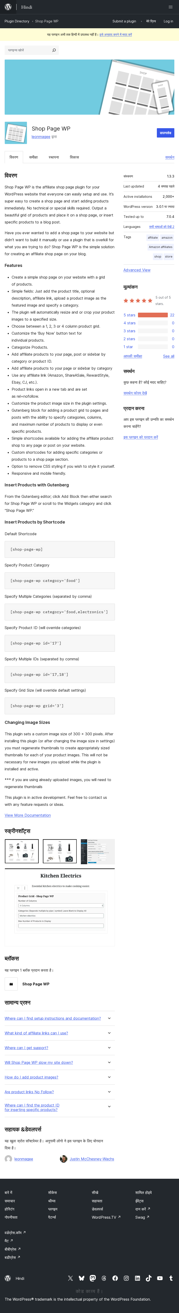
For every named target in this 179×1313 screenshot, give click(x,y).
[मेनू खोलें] (171, 7)
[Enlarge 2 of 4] (70, 845)
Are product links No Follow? (29, 1092)
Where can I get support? (26, 1048)
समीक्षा (33, 157)
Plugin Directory (17, 21)
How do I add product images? (31, 1077)
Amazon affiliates (160, 247)
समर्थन (169, 157)
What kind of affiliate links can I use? (36, 1033)
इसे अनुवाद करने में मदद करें (116, 34)
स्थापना (54, 157)
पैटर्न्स (52, 1217)
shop (157, 256)
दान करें (143, 1209)
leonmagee (41, 136)
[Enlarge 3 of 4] (108, 845)
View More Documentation (28, 815)
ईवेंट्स (139, 1201)
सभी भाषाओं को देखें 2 (161, 227)
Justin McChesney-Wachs (92, 1159)
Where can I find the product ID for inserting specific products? (32, 1107)
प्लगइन (52, 1209)
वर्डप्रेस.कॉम (15, 1232)
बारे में (8, 1192)
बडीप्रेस (13, 1257)
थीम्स (51, 1201)
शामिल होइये (143, 1192)
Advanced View (137, 270)
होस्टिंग (9, 1209)
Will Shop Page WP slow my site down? (39, 1062)
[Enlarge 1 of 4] (32, 845)
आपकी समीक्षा (133, 356)
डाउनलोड (165, 133)
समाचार (10, 1201)
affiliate (153, 237)
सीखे (95, 1192)
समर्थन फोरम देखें (135, 393)
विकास (74, 157)
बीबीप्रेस (13, 1249)
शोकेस (52, 1192)
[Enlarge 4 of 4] (108, 874)
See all (168, 356)
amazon (167, 237)
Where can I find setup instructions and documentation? (53, 1018)
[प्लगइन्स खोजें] (54, 50)
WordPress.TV (106, 1217)
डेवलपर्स (97, 1209)
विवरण (14, 157)
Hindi (20, 1278)
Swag (142, 1217)
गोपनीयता (11, 1217)
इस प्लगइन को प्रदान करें (141, 437)
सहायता (97, 1201)
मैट (9, 1241)
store (168, 256)
